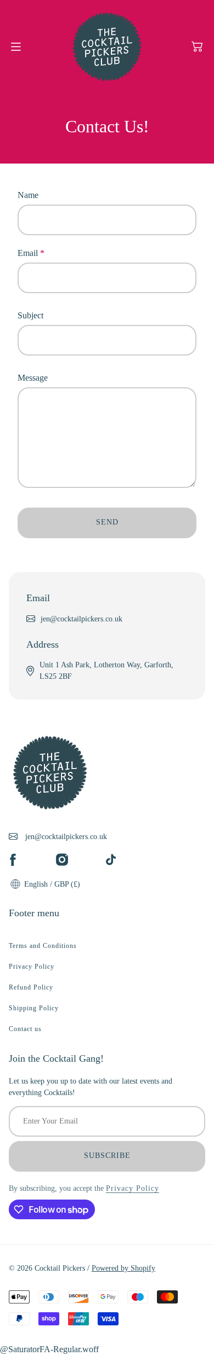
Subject (30, 315)
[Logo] (107, 46)
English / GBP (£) (51, 884)
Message (33, 377)
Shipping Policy (34, 1008)
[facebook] (13, 860)
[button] (197, 46)
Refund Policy (31, 987)
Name (28, 195)
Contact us (25, 1029)
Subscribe (107, 1155)
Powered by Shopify (123, 1268)
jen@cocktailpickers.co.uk (81, 619)
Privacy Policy (31, 966)
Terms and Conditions (43, 946)
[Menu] (16, 47)
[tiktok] (111, 860)
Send (107, 522)
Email (31, 253)
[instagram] (62, 860)
